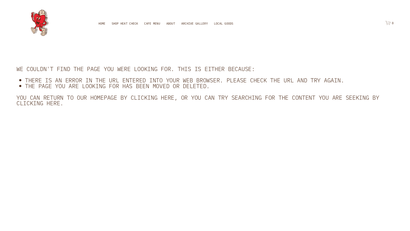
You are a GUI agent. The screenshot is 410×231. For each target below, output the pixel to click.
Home (101, 23)
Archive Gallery (194, 23)
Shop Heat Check (125, 23)
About (170, 23)
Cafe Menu (152, 23)
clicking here (152, 97)
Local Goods (223, 23)
